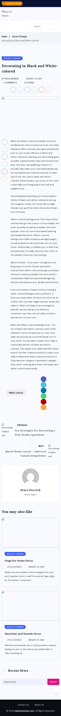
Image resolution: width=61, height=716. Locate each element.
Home (4, 36)
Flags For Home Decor (19, 560)
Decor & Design (19, 36)
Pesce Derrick (14, 567)
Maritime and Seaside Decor (23, 633)
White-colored (16, 392)
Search (53, 681)
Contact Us (23, 704)
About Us (39, 704)
